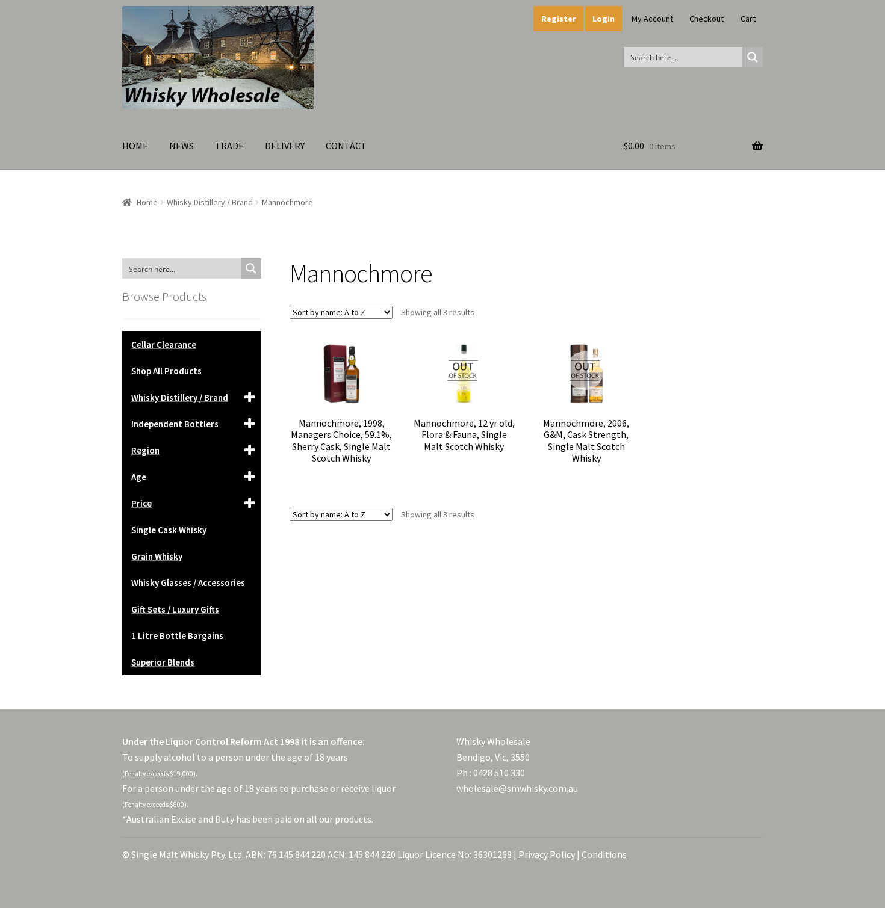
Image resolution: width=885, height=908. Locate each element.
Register (558, 18)
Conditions (604, 854)
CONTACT (346, 146)
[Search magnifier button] (752, 57)
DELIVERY (285, 146)
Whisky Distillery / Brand (210, 202)
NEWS (181, 146)
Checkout (706, 18)
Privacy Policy (547, 854)
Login (603, 18)
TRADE (229, 146)
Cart (748, 18)
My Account (652, 18)
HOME (135, 146)
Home (147, 202)
